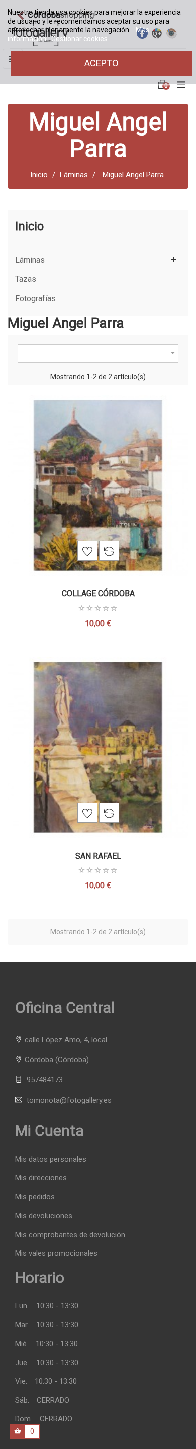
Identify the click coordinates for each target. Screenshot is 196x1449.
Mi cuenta (49, 1130)
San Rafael (98, 856)
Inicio (29, 226)
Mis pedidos (35, 1197)
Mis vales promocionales (56, 1253)
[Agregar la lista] (87, 551)
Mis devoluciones (43, 1216)
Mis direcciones (41, 1178)
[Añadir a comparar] (109, 551)
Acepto (101, 63)
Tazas (25, 279)
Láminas (30, 260)
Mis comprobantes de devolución (70, 1235)
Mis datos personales (50, 1159)
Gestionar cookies (79, 39)
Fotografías (35, 298)
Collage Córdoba (98, 593)
